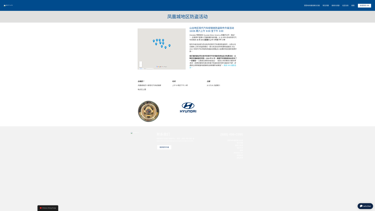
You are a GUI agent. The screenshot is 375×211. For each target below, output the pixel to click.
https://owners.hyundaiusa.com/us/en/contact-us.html (175, 141)
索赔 (352, 5)
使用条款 (240, 155)
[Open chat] (365, 206)
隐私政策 (240, 158)
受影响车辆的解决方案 (312, 5)
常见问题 (326, 5)
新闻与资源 (335, 5)
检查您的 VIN (364, 5)
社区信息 (345, 5)
